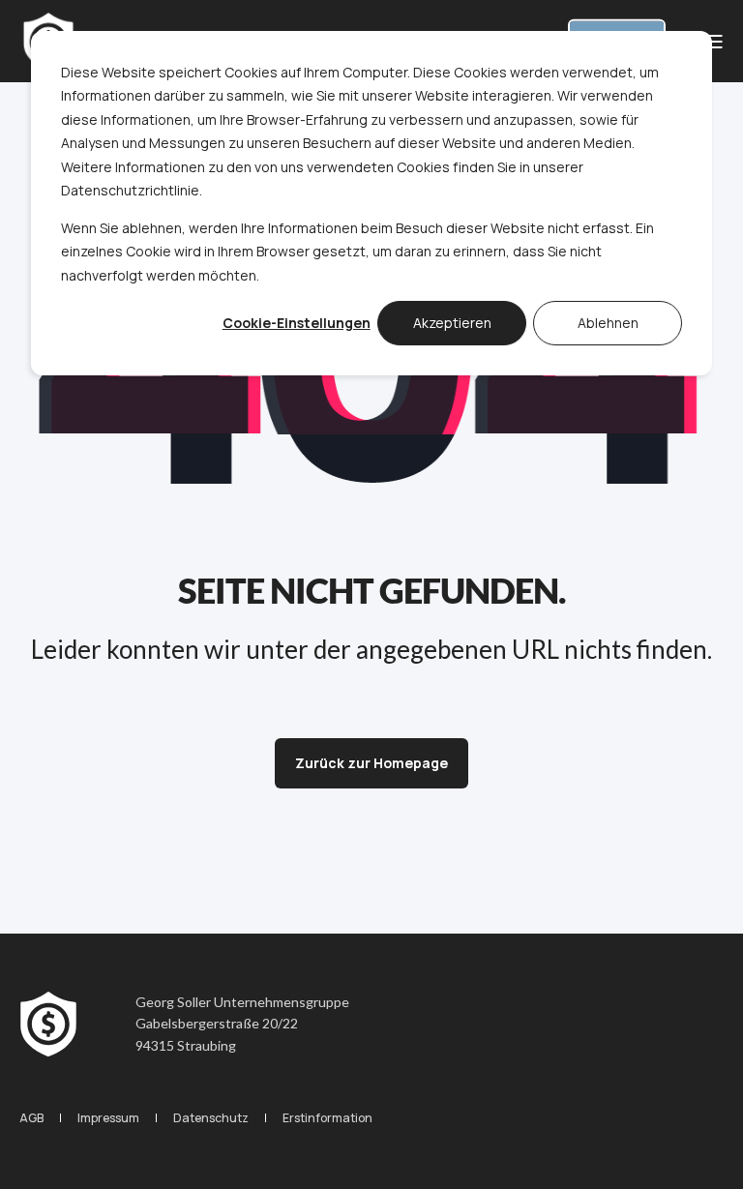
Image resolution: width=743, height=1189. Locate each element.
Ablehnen (608, 322)
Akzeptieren (452, 322)
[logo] (48, 1024)
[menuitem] (31, 1118)
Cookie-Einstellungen (297, 322)
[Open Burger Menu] (714, 41)
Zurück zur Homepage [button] (371, 763)
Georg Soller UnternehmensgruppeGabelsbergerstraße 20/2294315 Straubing (242, 1024)
